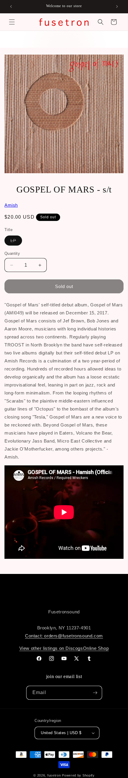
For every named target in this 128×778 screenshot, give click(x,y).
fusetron (54, 775)
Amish (11, 205)
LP (16, 242)
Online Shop (96, 648)
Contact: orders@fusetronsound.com (64, 635)
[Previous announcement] (11, 6)
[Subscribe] (95, 693)
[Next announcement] (117, 6)
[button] (11, 21)
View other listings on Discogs (51, 648)
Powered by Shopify (78, 775)
